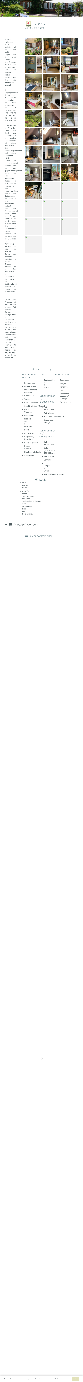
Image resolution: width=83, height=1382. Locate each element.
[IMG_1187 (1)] (33, 82)
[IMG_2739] (33, 100)
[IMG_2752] (69, 136)
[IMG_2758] (69, 172)
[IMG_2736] (69, 190)
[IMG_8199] (69, 46)
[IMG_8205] (51, 172)
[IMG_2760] (33, 46)
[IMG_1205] (69, 100)
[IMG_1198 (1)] (51, 226)
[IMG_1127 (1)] (33, 244)
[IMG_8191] (33, 64)
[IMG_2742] (69, 64)
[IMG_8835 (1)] (69, 118)
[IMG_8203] (33, 154)
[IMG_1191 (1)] (69, 154)
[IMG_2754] (33, 190)
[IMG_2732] (51, 208)
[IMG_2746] (69, 226)
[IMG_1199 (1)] (51, 46)
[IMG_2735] (33, 208)
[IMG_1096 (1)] (33, 118)
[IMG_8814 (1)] (33, 136)
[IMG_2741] (51, 100)
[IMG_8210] (33, 226)
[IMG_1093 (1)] (51, 136)
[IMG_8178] (51, 64)
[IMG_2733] (33, 172)
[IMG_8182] (69, 82)
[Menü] (78, 4)
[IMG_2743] (51, 190)
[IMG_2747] (69, 208)
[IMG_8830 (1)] (51, 118)
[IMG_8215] (51, 154)
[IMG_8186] (51, 82)
